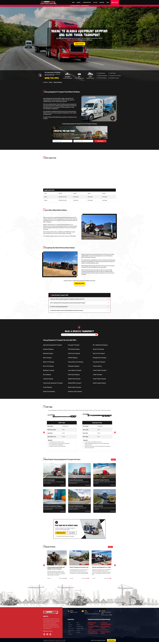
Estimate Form (80, 626)
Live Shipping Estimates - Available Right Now (79, 5)
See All (112, 459)
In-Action (95, 2)
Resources (102, 2)
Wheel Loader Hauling (99, 383)
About (107, 2)
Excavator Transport (73, 345)
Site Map (63, 641)
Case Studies (71, 628)
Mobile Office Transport (74, 383)
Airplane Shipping (48, 349)
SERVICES (78, 624)
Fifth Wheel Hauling (74, 349)
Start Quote (100, 141)
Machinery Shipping (74, 374)
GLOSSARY (70, 624)
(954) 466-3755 (61, 533)
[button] (79, 299)
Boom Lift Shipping (48, 362)
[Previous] (44, 432)
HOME (69, 622)
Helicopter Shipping (73, 366)
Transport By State (87, 2)
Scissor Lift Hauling (98, 349)
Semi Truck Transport (99, 353)
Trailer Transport (97, 374)
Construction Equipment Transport (53, 383)
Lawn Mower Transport (74, 370)
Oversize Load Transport (75, 391)
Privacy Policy (46, 641)
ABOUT (78, 622)
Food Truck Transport (74, 353)
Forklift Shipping (72, 357)
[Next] (115, 432)
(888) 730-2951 (114, 2)
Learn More (72, 533)
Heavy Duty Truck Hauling (75, 362)
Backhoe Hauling (48, 353)
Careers (78, 632)
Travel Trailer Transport (99, 379)
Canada (78, 630)
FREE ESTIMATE (111, 640)
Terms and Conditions (55, 641)
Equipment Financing (48, 631)
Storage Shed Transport (99, 357)
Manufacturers (80, 628)
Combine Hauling (48, 379)
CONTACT (70, 626)
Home (73, 2)
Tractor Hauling (97, 366)
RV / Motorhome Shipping (100, 345)
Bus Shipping (47, 374)
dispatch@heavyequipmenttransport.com (92, 613)
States (50, 82)
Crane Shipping (47, 387)
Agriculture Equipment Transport (52, 345)
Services (78, 2)
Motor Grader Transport (74, 387)
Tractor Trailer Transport (99, 370)
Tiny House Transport (99, 362)
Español (70, 634)
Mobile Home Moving (74, 379)
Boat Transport (47, 357)
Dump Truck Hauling (49, 391)
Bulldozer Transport (48, 370)
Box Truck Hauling (48, 366)
